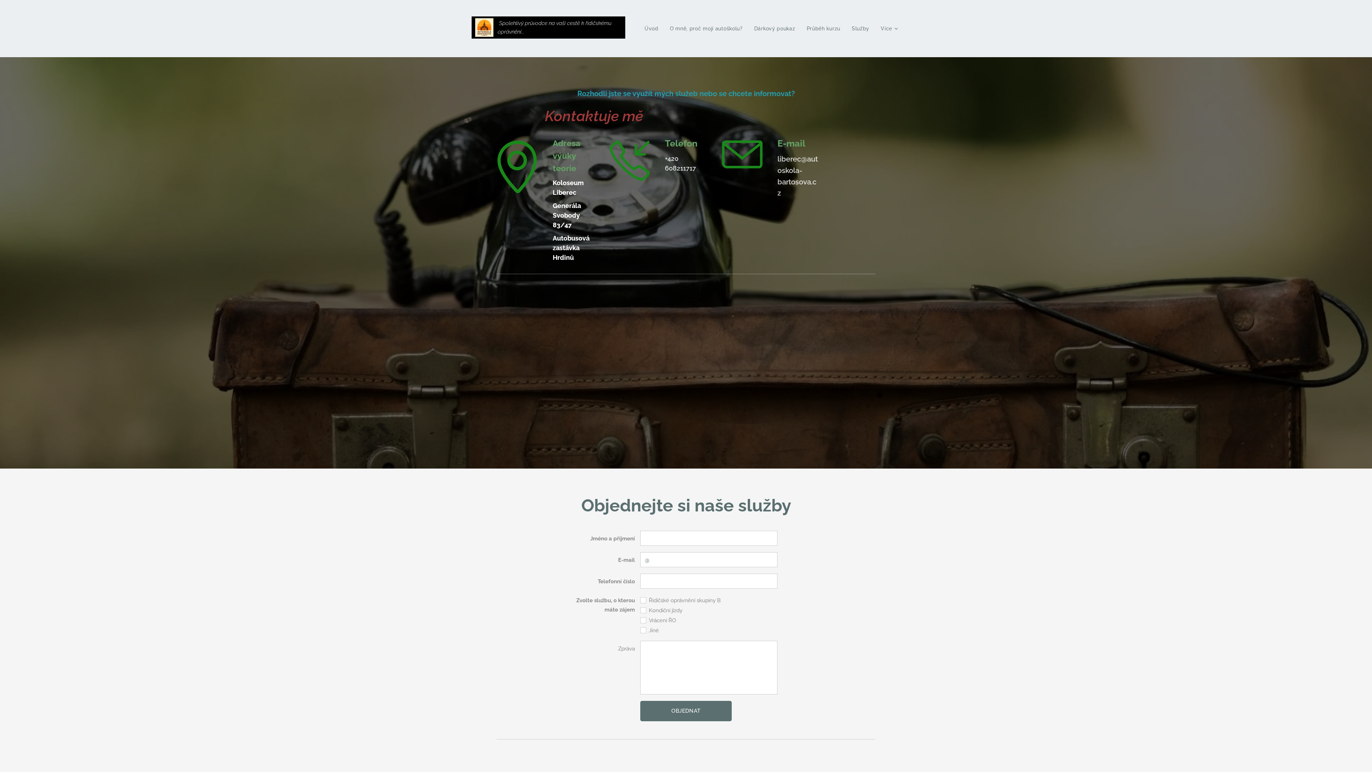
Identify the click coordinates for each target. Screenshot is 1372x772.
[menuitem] (653, 29)
